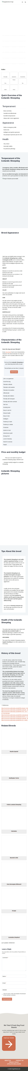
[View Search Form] (25, 2)
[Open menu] (22, 2)
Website (5, 990)
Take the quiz (14, 371)
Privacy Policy (14, 1062)
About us (8, 1060)
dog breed (8, 352)
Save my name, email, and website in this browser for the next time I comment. (14, 994)
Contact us (19, 1060)
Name (4, 976)
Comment (5, 957)
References (5, 705)
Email (4, 983)
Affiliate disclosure (14, 1064)
